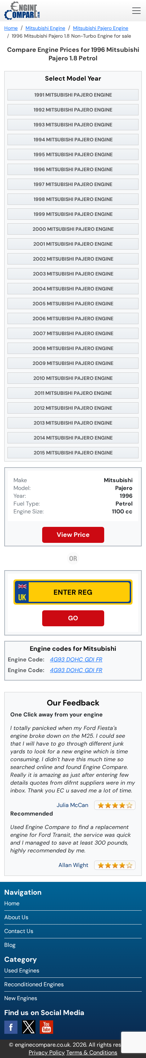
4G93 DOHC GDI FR (76, 659)
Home (11, 903)
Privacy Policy (47, 1052)
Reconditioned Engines (34, 984)
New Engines (20, 998)
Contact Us (18, 931)
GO (73, 618)
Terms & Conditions (91, 1052)
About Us (16, 917)
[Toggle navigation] (136, 10)
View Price (73, 534)
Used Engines (21, 970)
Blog (10, 945)
